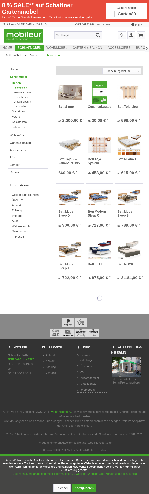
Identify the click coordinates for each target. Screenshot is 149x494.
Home (14, 69)
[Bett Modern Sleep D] (70, 197)
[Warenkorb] (141, 35)
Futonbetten (20, 87)
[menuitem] (78, 35)
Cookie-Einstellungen (25, 194)
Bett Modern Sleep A (67, 266)
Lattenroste (19, 127)
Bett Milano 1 (126, 159)
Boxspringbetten (22, 101)
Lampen (15, 164)
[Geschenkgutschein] (99, 92)
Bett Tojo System (94, 161)
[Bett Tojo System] (99, 144)
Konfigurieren (84, 488)
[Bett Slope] (70, 92)
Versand (17, 215)
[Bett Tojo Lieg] (129, 92)
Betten (16, 83)
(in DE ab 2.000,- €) (26, 24)
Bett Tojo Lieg (127, 106)
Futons (16, 116)
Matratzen (18, 111)
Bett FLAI (95, 264)
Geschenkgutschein (99, 106)
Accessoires (18, 150)
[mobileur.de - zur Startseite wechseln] (23, 36)
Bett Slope (66, 106)
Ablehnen (61, 488)
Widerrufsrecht (21, 226)
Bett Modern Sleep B (126, 213)
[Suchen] (98, 35)
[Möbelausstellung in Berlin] (126, 367)
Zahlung (17, 210)
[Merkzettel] (122, 35)
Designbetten (21, 97)
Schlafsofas (19, 121)
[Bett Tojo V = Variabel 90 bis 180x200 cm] (70, 144)
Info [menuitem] (137, 24)
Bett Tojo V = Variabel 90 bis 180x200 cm (69, 161)
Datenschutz (20, 231)
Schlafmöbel (18, 76)
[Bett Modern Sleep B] (129, 197)
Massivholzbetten (23, 92)
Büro (13, 157)
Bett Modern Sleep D (67, 213)
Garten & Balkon (20, 142)
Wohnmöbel (17, 135)
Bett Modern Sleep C (97, 213)
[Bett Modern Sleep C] (99, 197)
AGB (15, 221)
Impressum (19, 236)
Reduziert (16, 172)
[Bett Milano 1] (129, 144)
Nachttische (20, 106)
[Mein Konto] (131, 35)
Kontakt (50, 361)
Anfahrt (16, 205)
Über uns (17, 200)
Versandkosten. (61, 411)
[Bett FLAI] (99, 249)
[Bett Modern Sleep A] (70, 249)
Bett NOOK (125, 264)
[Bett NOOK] (129, 249)
